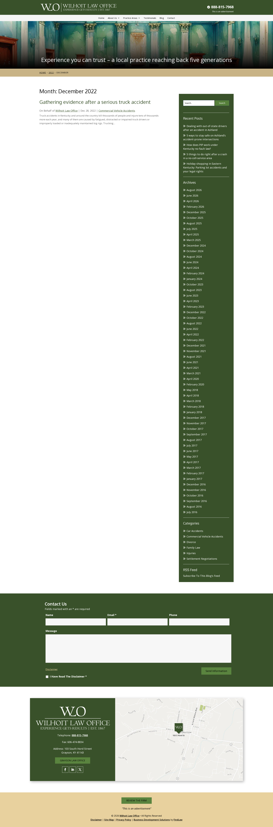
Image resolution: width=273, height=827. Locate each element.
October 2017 (195, 429)
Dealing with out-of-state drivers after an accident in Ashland (205, 128)
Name (49, 615)
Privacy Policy (123, 819)
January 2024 (194, 279)
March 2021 (194, 373)
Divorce (191, 542)
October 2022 (195, 317)
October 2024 (195, 251)
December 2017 (196, 417)
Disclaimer (52, 669)
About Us (112, 18)
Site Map (109, 819)
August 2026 (194, 190)
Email (111, 615)
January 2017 (194, 479)
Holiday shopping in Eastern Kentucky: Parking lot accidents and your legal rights (205, 167)
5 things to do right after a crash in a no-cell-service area (205, 156)
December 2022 (196, 312)
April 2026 (193, 201)
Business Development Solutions (152, 819)
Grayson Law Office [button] (72, 760)
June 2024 (192, 262)
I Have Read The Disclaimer (68, 676)
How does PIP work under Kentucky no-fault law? (200, 146)
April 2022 (193, 334)
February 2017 (195, 473)
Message (51, 631)
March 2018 (194, 401)
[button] (270, 806)
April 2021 (193, 367)
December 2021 (196, 345)
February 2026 (195, 206)
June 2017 (192, 451)
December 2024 (196, 245)
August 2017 (194, 440)
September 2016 (197, 501)
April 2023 (193, 301)
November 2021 (196, 351)
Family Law (193, 547)
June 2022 (192, 329)
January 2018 (194, 412)
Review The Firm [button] (136, 800)
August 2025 (194, 223)
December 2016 (196, 484)
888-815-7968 (222, 6)
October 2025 (195, 217)
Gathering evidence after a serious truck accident (95, 102)
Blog (162, 18)
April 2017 (193, 462)
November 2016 (196, 490)
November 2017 (196, 423)
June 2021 (192, 362)
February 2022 (195, 340)
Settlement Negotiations (202, 558)
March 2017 (194, 467)
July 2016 (192, 512)
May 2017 (192, 456)
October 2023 (195, 284)
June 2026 (192, 195)
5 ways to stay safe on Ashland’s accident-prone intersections (204, 137)
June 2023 (192, 295)
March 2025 (194, 240)
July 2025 (192, 229)
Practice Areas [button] (130, 18)
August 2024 (194, 256)
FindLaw (178, 819)
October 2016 (195, 495)
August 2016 (194, 506)
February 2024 (195, 273)
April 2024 (193, 267)
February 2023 (195, 306)
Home (101, 18)
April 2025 (193, 234)
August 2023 (194, 290)
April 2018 (193, 395)
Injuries (191, 553)
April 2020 (193, 379)
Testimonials (150, 18)
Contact (171, 18)
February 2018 (195, 406)
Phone (173, 615)
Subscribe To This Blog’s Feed (201, 575)
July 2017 (192, 445)
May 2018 (192, 390)
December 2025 (196, 212)
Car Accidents (195, 531)
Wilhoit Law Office (66, 110)
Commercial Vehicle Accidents (117, 110)
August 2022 (194, 323)
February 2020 (195, 384)
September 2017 (197, 434)
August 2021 (194, 356)
